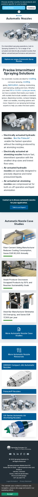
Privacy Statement (26, 481)
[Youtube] (10, 454)
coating (32, 78)
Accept (10, 494)
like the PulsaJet (22, 138)
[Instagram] (24, 454)
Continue (31, 8)
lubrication (13, 85)
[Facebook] (21, 454)
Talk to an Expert (19, 207)
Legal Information (12, 481)
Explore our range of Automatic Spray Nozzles (19, 60)
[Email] (28, 454)
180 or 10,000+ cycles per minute (22, 90)
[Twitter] (14, 454)
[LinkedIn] (18, 454)
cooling (26, 82)
